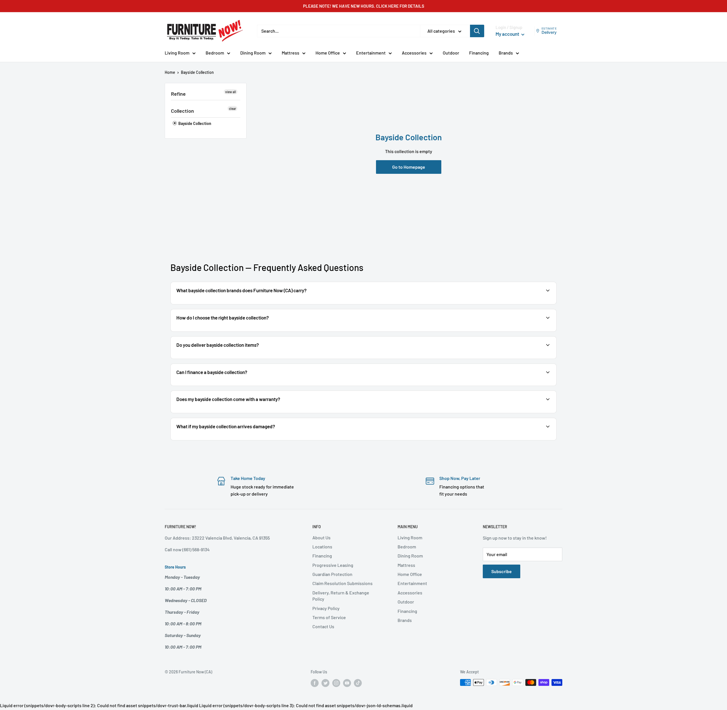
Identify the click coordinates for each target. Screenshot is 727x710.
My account (508, 34)
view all (230, 92)
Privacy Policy (326, 608)
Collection (182, 111)
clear (232, 108)
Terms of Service (329, 617)
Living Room (177, 52)
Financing (479, 52)
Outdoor (451, 52)
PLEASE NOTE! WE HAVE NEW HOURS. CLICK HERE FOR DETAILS (363, 6)
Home (170, 72)
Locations (322, 546)
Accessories (414, 52)
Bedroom (215, 52)
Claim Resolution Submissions (342, 583)
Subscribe (501, 571)
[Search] (477, 31)
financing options (220, 385)
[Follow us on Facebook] (315, 683)
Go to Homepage (408, 167)
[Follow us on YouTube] (347, 683)
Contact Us (323, 626)
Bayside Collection (194, 123)
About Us (321, 537)
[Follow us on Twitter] (325, 683)
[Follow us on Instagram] (336, 683)
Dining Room (253, 52)
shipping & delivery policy (494, 358)
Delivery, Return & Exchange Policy (340, 596)
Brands (506, 52)
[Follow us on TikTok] (358, 683)
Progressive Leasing (332, 565)
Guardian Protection (332, 574)
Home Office (328, 52)
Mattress (290, 52)
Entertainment (371, 52)
